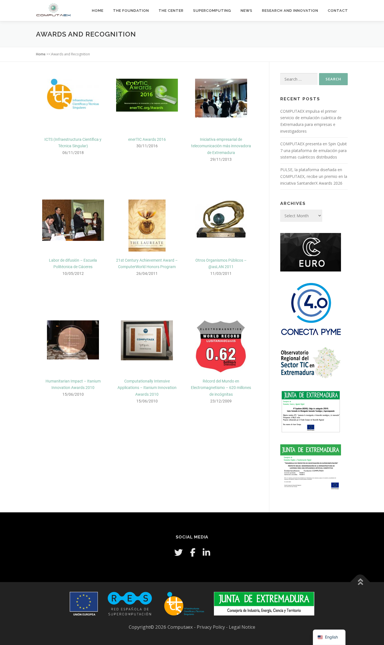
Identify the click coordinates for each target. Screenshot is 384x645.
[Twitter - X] (178, 552)
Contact (338, 10)
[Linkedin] (206, 552)
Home (97, 10)
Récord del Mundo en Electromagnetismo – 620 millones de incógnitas (221, 388)
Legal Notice (242, 627)
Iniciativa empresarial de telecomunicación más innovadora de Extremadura (221, 146)
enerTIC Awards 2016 (147, 139)
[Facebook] (192, 552)
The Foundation (131, 10)
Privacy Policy (211, 627)
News (246, 10)
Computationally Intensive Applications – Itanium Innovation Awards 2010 (147, 388)
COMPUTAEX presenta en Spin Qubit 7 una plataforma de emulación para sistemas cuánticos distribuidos (313, 150)
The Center (171, 10)
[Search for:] (298, 79)
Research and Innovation (290, 10)
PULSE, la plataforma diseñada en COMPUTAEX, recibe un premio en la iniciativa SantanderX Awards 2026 (313, 176)
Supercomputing (212, 10)
